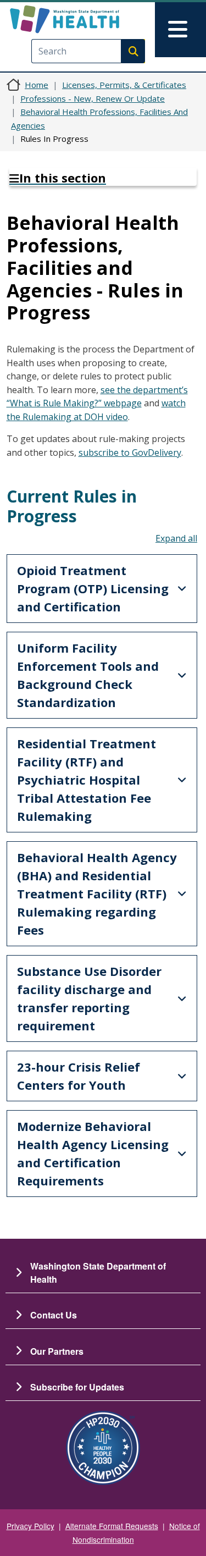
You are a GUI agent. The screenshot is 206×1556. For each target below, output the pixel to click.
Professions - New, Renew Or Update (92, 98)
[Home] (84, 19)
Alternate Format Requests (111, 1525)
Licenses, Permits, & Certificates (124, 84)
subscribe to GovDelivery (130, 452)
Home (36, 84)
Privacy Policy (30, 1525)
